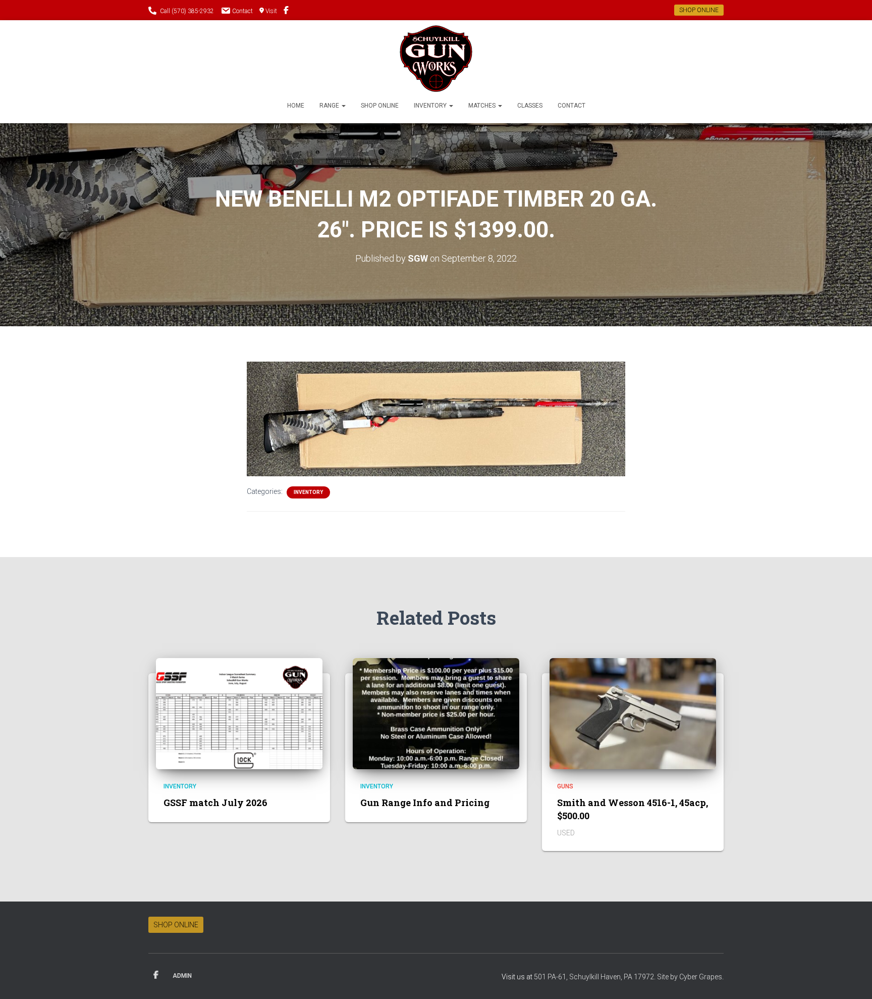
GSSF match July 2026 (215, 802)
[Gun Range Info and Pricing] (436, 713)
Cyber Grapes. (701, 977)
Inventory (431, 105)
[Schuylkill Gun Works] (436, 58)
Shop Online (380, 105)
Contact (242, 11)
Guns (565, 786)
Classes (529, 105)
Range (330, 105)
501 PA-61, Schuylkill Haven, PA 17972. (595, 977)
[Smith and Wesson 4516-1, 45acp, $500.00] (633, 713)
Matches (482, 105)
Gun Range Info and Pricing (424, 802)
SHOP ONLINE (699, 10)
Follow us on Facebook (286, 11)
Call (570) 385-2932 (187, 11)
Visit (271, 11)
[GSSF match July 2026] (239, 713)
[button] (343, 105)
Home (295, 105)
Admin (182, 975)
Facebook (156, 975)
